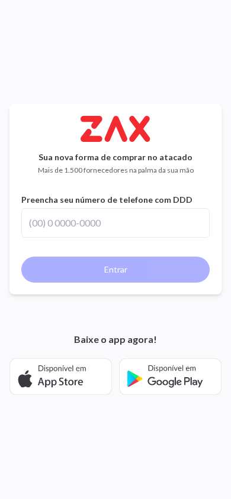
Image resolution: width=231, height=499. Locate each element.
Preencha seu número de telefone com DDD (106, 200)
